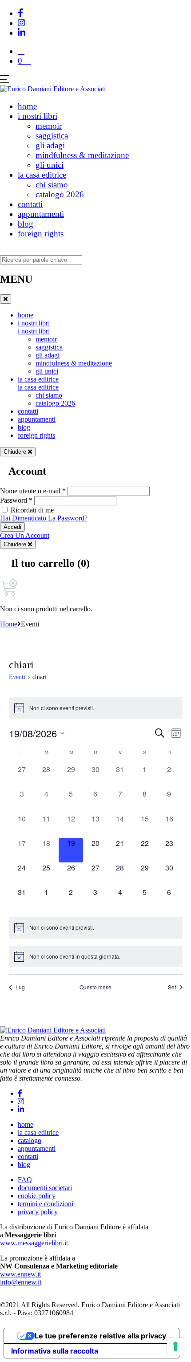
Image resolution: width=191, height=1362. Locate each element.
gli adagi (50, 145)
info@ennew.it (20, 1282)
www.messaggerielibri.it (34, 1243)
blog (25, 223)
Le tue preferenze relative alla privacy (100, 1335)
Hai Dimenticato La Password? (44, 518)
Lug (20, 987)
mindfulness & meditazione (82, 155)
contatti (30, 204)
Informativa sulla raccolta (54, 1350)
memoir (49, 125)
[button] (21, 51)
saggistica (52, 135)
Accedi (12, 527)
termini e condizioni (45, 1204)
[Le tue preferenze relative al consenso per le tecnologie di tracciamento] (175, 1346)
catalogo (29, 1140)
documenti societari (45, 1187)
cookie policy (37, 1195)
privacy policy (38, 1212)
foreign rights (41, 233)
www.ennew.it (20, 1274)
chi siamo (52, 184)
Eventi (17, 677)
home (27, 106)
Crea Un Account (24, 535)
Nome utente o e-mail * (33, 491)
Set (172, 987)
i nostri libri (37, 116)
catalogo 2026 (60, 194)
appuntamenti (41, 214)
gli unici (50, 165)
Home (8, 624)
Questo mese (95, 987)
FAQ (25, 1179)
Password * (16, 500)
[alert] (96, 708)
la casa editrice (42, 174)
